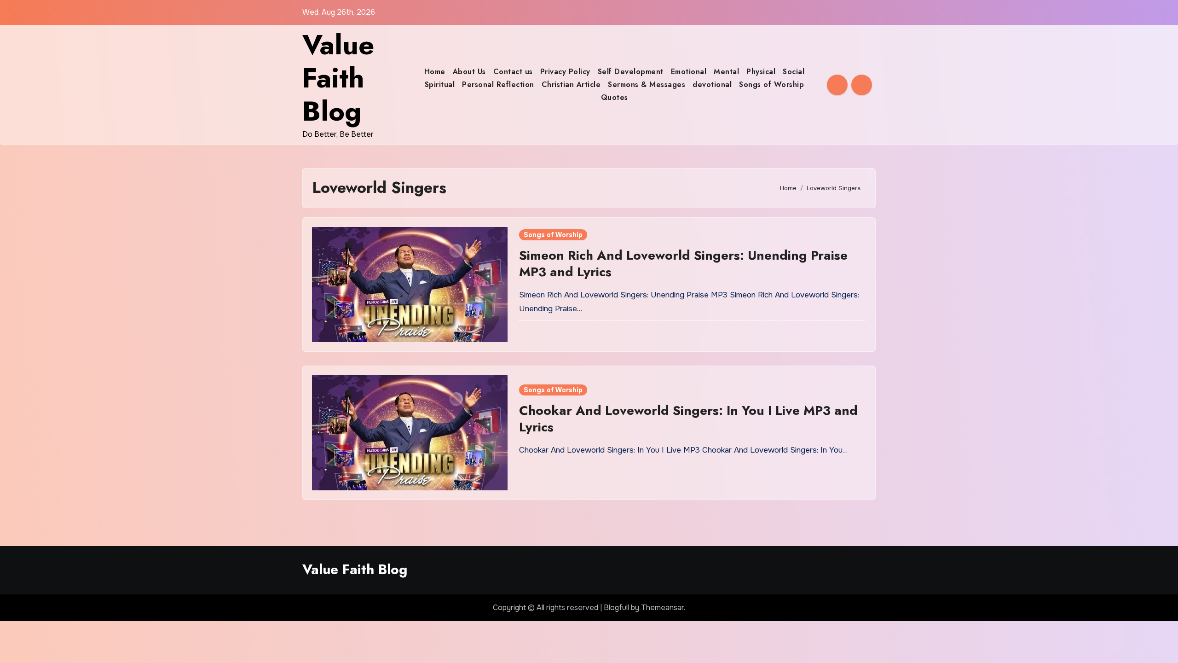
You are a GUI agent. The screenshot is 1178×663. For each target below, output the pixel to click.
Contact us (513, 71)
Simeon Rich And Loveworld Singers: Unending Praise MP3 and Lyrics (683, 263)
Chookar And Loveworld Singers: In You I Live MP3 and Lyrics (688, 418)
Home (434, 71)
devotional (712, 84)
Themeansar (662, 607)
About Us (469, 71)
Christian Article (571, 84)
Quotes (614, 97)
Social (793, 71)
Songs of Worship (771, 84)
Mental (726, 71)
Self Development (631, 71)
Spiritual (440, 84)
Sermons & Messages (646, 84)
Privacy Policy (565, 71)
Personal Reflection (498, 84)
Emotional (689, 71)
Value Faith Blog (338, 78)
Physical (760, 71)
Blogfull (616, 607)
